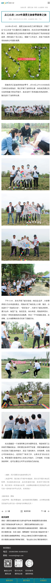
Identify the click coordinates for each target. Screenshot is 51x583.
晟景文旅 (30, 7)
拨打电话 (26, 580)
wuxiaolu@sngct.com (16, 555)
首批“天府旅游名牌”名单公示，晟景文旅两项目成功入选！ (22, 524)
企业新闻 (41, 7)
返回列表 (27, 511)
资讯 (35, 7)
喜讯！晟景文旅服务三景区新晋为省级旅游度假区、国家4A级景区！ (25, 528)
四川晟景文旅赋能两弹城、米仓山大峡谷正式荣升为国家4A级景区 (25, 536)
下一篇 (43, 511)
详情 (46, 7)
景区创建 (16, 580)
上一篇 (7, 511)
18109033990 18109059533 (18, 552)
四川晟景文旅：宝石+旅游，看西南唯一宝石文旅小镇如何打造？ (25, 532)
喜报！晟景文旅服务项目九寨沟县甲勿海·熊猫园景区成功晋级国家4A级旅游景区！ (25, 521)
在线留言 (43, 580)
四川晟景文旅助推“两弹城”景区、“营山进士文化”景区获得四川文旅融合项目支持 (25, 539)
